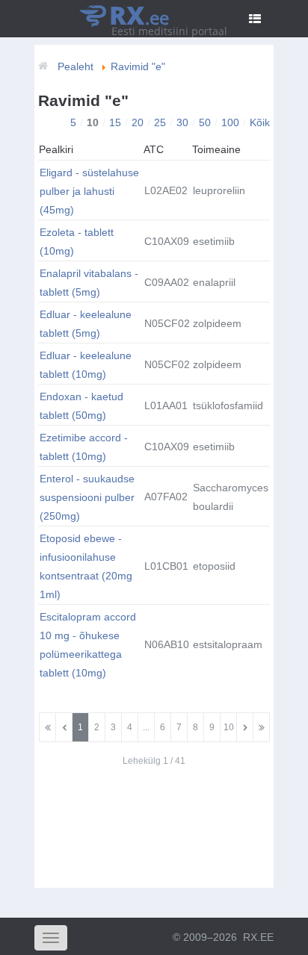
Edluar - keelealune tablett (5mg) (86, 323)
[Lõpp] (261, 727)
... (146, 727)
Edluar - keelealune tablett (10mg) (86, 364)
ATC (154, 149)
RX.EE (258, 937)
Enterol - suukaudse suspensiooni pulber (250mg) (87, 497)
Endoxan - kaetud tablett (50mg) (81, 406)
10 (229, 727)
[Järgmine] (245, 727)
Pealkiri (56, 149)
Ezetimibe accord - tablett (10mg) (84, 447)
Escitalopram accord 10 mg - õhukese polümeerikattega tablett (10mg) (88, 645)
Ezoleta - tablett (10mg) (77, 241)
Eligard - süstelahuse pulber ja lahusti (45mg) (89, 191)
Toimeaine (216, 149)
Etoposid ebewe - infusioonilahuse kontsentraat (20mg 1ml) (86, 566)
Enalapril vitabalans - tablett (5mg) (89, 282)
